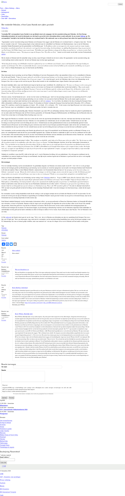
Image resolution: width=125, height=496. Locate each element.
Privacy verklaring (5, 480)
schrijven (48, 101)
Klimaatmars (4, 405)
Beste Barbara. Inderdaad (20, 288)
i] (43, 79)
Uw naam (4, 367)
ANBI (1, 474)
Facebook (2, 483)
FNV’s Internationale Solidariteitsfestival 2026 (13, 409)
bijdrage (82, 36)
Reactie (3, 370)
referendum (4, 230)
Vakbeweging (3, 443)
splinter (3, 54)
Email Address (5, 457)
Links (3, 14)
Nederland (3, 437)
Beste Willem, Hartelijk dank (24, 314)
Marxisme (2, 433)
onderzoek (8, 217)
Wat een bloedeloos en (22, 269)
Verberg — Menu (14, 8)
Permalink (3, 262)
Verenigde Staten (4, 445)
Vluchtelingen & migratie (7, 447)
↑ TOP (4, 466)
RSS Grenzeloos (4, 489)
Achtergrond (5, 12)
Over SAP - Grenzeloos (8, 18)
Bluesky (2, 486)
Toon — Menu (4, 8)
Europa (2, 427)
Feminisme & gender (6, 429)
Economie (3, 425)
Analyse (3, 240)
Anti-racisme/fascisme (6, 420)
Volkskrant (47, 177)
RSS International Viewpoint (8, 492)
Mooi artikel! (16, 250)
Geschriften (4, 16)
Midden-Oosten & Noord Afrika (9, 435)
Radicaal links (4, 441)
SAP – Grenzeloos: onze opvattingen (10, 477)
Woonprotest (4, 414)
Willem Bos (4, 28)
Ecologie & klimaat (5, 422)
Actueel (3, 10)
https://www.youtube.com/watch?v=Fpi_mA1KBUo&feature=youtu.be (43, 302)
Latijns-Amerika (4, 431)
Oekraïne (3, 228)
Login (1, 495)
